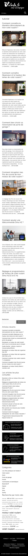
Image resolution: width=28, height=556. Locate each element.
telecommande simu (5, 526)
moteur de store (16, 508)
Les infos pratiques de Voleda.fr (11, 471)
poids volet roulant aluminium (7, 518)
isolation (3, 508)
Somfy (4, 492)
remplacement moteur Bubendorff (13, 522)
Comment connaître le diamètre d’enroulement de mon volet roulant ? (13, 25)
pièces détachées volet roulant (9, 517)
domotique (10, 503)
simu (7, 524)
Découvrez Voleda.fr (10, 544)
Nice (3, 488)
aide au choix (11, 498)
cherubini (20, 502)
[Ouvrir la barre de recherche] (25, 13)
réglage (21, 522)
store (14, 524)
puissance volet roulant (17, 520)
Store (3, 475)
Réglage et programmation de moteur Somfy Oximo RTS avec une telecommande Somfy (13, 399)
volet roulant (8, 529)
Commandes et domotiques (10, 481)
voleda (17, 526)
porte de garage (16, 518)
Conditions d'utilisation (18, 546)
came (17, 502)
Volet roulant (5, 473)
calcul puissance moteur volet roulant (9, 502)
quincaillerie (4, 522)
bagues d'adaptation (19, 498)
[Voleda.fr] (14, 5)
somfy (10, 524)
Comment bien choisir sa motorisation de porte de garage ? (12, 125)
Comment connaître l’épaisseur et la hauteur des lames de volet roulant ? (14, 75)
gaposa (3, 506)
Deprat (4, 486)
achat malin (4, 498)
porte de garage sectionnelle (7, 520)
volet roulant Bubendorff (19, 529)
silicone (3, 524)
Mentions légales (14, 547)
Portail (4, 479)
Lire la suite (14, 66)
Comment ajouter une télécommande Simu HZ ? (12, 221)
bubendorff (4, 500)
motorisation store (5, 515)
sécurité (16, 524)
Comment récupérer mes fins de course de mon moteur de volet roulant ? (12, 174)
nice (10, 515)
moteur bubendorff (9, 508)
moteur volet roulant (11, 513)
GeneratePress (23, 553)
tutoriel (12, 526)
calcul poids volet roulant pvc (12, 500)
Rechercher (5, 319)
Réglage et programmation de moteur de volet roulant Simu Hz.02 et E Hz (13, 273)
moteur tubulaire (5, 510)
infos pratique (15, 506)
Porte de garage (7, 477)
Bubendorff (5, 484)
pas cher (14, 515)
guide (7, 506)
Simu (3, 490)
